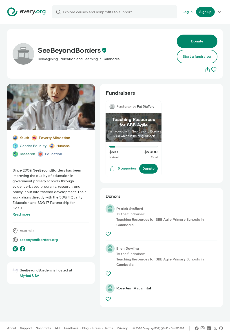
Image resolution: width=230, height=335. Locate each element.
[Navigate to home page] (26, 11)
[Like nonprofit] (213, 69)
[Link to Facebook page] (22, 248)
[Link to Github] (221, 328)
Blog (85, 328)
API (57, 328)
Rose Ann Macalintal (133, 288)
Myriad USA (29, 275)
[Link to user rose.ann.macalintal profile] (110, 288)
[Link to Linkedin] (209, 328)
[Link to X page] (15, 248)
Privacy (122, 328)
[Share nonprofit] (207, 69)
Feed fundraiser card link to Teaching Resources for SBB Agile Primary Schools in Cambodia (133, 108)
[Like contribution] (109, 234)
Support (26, 328)
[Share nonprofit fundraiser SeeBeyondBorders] (112, 168)
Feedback (71, 328)
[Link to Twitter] (215, 328)
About (11, 328)
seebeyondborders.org (39, 240)
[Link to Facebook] (197, 328)
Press (96, 328)
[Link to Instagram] (202, 328)
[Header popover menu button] (220, 12)
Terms (108, 328)
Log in (187, 12)
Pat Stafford (146, 106)
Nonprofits (43, 328)
